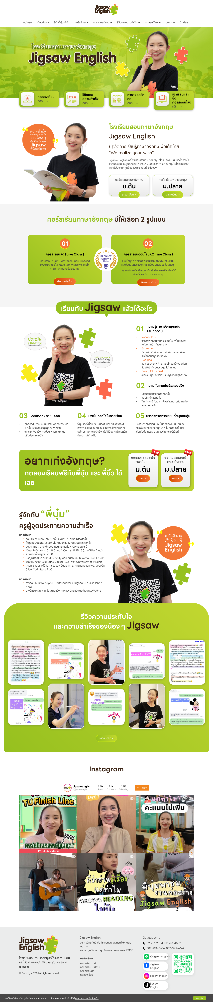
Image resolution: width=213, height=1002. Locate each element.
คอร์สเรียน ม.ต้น (89, 963)
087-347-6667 (175, 948)
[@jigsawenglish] (67, 788)
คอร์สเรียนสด (87, 971)
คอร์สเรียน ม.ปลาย (90, 967)
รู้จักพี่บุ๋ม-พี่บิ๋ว (62, 22)
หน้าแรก (27, 22)
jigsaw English (154, 986)
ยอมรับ (199, 998)
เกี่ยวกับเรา (43, 22)
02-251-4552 (172, 943)
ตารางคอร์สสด (101, 22)
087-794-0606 (156, 948)
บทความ (170, 22)
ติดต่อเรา (185, 22)
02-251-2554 (155, 943)
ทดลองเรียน (152, 22)
